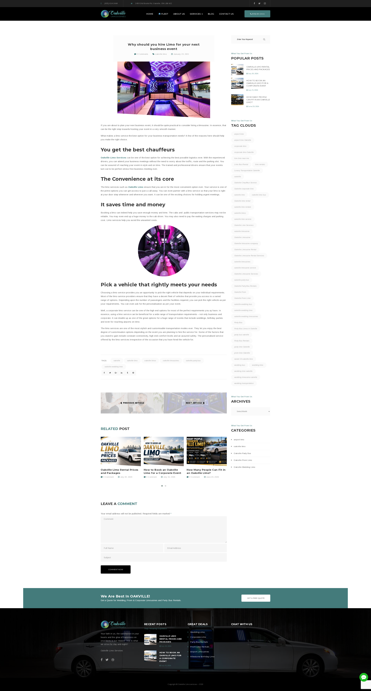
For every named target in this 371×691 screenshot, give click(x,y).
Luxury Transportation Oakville (247, 171)
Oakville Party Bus (242, 453)
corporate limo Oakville (244, 152)
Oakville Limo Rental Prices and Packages (119, 471)
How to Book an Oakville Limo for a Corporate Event (162, 471)
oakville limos (150, 361)
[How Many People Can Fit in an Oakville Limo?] (207, 451)
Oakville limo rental (242, 201)
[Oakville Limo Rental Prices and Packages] (121, 451)
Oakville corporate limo (244, 189)
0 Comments (142, 54)
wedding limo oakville (243, 371)
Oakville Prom (240, 292)
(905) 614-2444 (111, 3)
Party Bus (238, 323)
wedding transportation (244, 383)
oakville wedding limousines (246, 316)
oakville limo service (242, 219)
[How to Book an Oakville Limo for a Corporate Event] (164, 451)
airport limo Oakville (242, 140)
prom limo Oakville (242, 353)
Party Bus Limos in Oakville (245, 329)
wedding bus (239, 365)
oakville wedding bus (243, 304)
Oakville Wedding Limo (244, 467)
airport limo (239, 134)
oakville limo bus (259, 195)
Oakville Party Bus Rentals (245, 286)
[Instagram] (265, 3)
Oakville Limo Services (113, 157)
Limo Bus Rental (241, 164)
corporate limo (240, 146)
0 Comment (108, 477)
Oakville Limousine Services (246, 274)
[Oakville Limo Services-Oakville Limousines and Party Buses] (113, 13)
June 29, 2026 (212, 477)
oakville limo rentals (242, 207)
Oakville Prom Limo (242, 298)
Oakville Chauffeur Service (245, 183)
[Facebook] (254, 3)
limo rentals (260, 164)
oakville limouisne (241, 231)
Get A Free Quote (256, 598)
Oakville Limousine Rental (245, 250)
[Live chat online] (363, 677)
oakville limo (161, 54)
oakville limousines (171, 361)
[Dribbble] (112, 660)
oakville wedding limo (114, 367)
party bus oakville (241, 335)
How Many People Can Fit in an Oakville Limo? (206, 471)
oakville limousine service (245, 268)
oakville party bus (193, 361)
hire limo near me (241, 158)
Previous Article (133, 402)
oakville (117, 361)
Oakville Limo (135, 187)
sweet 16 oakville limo (243, 359)
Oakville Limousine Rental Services (249, 256)
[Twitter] (259, 3)
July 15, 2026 (169, 477)
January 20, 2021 (181, 54)
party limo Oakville (242, 347)
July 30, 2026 (126, 477)
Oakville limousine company (246, 243)
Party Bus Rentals (241, 341)
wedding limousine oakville (245, 377)
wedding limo (257, 365)
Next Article (194, 402)
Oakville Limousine (242, 237)
